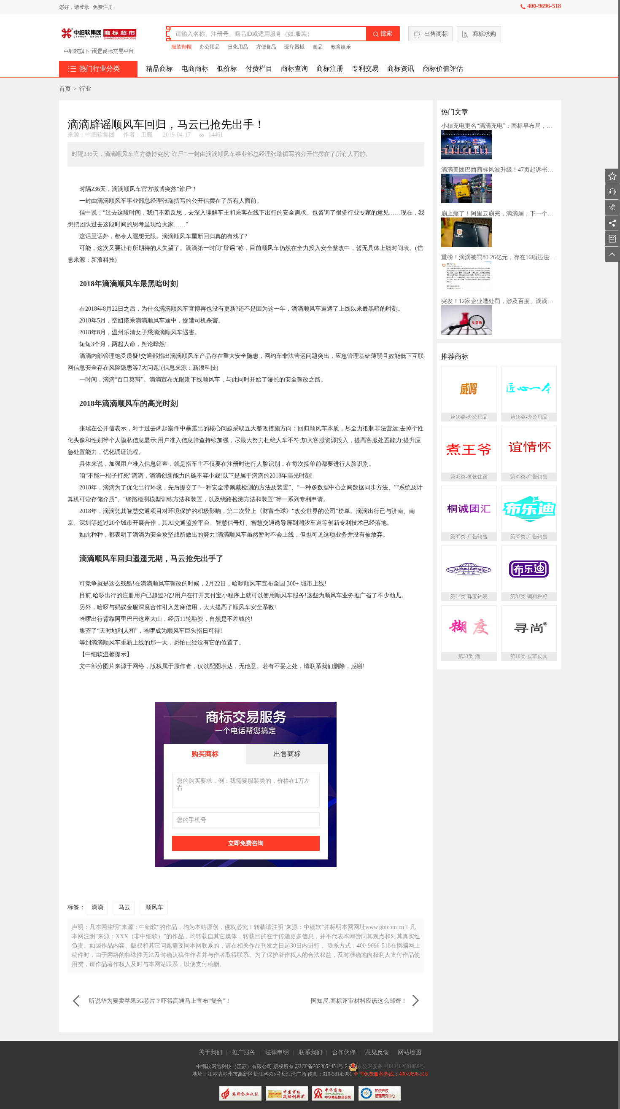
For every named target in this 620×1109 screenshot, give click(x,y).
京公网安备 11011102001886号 (390, 1066)
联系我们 (310, 1052)
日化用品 (238, 46)
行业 (85, 89)
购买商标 (204, 753)
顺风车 (154, 907)
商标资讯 (400, 68)
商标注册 (329, 68)
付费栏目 (258, 68)
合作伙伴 (344, 1052)
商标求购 (484, 34)
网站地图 (409, 1052)
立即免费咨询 (246, 843)
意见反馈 (377, 1052)
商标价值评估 (443, 68)
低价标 (227, 68)
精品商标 (159, 68)
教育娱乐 (341, 46)
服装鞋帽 (181, 46)
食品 (318, 46)
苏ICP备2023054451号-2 (322, 1066)
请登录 (81, 7)
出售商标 (436, 34)
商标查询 (294, 68)
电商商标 (194, 68)
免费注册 (103, 7)
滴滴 (97, 907)
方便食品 (266, 46)
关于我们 (210, 1052)
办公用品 (209, 46)
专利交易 (365, 68)
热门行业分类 (94, 69)
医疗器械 (294, 46)
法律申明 (277, 1052)
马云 (124, 907)
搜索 (382, 33)
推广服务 (244, 1052)
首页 (65, 89)
